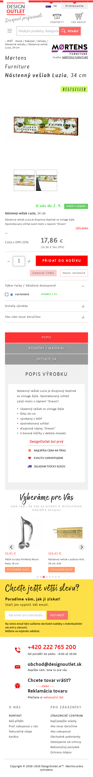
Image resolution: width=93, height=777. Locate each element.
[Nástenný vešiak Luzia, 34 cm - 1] (24, 180)
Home (18, 41)
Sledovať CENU (43, 273)
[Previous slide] (11, 547)
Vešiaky (41, 41)
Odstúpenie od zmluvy (65, 742)
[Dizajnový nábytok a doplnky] (25, 12)
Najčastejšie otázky (63, 721)
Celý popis (82, 228)
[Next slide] (81, 547)
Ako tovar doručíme (63, 726)
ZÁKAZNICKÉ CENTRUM (66, 715)
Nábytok (30, 41)
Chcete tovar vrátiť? (49, 680)
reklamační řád (53, 697)
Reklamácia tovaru (47, 691)
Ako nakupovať (60, 731)
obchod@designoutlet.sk (54, 664)
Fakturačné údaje (20, 731)
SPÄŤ (10, 41)
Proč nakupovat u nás (23, 726)
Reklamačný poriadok (64, 747)
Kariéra (13, 736)
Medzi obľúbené (74, 273)
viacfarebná (22, 294)
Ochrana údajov (61, 752)
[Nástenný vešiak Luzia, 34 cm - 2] (46, 180)
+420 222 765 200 (52, 647)
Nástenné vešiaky (15, 44)
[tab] (37, 577)
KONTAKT (15, 715)
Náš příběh (16, 721)
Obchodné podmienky (65, 736)
